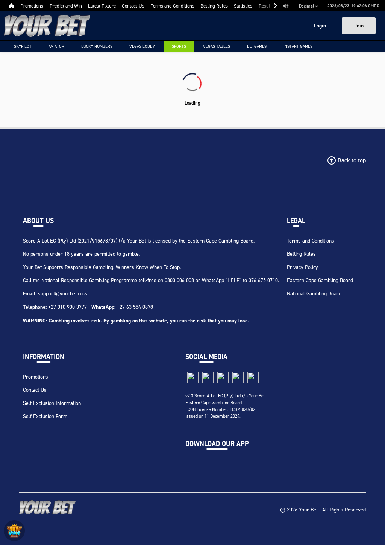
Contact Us (35, 389)
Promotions (35, 376)
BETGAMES (257, 46)
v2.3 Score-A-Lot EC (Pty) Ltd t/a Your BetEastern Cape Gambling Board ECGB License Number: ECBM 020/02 (225, 402)
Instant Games (297, 46)
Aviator (56, 46)
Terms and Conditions (310, 240)
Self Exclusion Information (52, 403)
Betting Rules (301, 253)
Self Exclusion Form (45, 416)
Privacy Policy (302, 267)
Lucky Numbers (96, 46)
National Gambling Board (314, 293)
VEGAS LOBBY (142, 46)
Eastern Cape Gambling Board (320, 280)
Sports (179, 46)
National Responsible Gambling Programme (89, 280)
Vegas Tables (216, 46)
